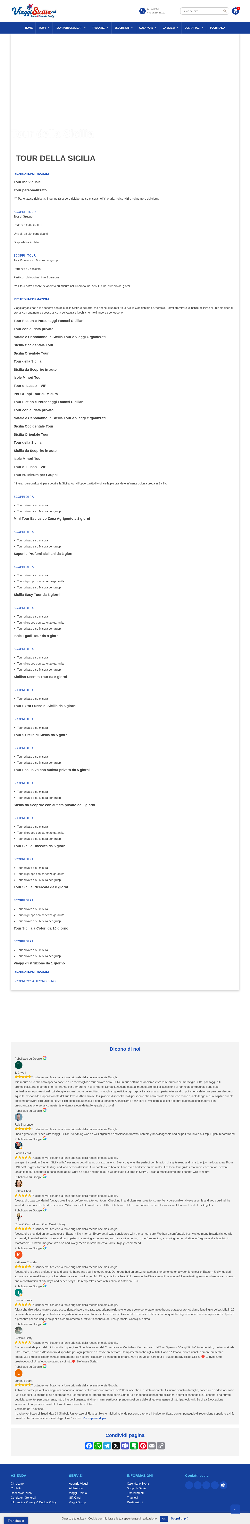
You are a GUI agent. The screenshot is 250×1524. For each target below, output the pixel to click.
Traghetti (132, 1497)
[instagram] (215, 1485)
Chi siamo (17, 1483)
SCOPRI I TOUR (25, 211)
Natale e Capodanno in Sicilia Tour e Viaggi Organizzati (60, 337)
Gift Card (74, 1497)
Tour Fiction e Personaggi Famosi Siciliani (49, 321)
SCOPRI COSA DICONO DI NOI (35, 981)
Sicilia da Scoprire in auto (35, 369)
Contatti (16, 1488)
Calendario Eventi (138, 1483)
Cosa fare (146, 27)
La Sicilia (169, 27)
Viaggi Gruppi (77, 1502)
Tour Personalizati (68, 27)
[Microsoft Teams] (223, 1485)
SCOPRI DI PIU (24, 496)
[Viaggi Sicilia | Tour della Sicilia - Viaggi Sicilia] (34, 11)
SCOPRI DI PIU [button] (24, 818)
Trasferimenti (135, 1493)
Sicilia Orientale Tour (31, 353)
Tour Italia (217, 27)
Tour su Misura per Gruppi (36, 475)
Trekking (98, 27)
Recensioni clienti (22, 1493)
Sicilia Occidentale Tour (33, 345)
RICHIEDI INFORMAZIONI (31, 173)
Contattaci (192, 27)
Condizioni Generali (23, 1497)
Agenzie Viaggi (78, 1483)
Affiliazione (76, 1488)
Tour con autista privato (34, 329)
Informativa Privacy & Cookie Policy (34, 1502)
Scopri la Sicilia (136, 1488)
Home (28, 27)
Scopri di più (179, 1518)
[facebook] (189, 1485)
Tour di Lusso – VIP (30, 386)
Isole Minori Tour (28, 377)
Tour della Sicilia (27, 361)
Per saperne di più (94, 1418)
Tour (42, 27)
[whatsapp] (206, 1485)
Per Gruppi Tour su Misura (36, 394)
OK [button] (163, 1519)
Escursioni (121, 27)
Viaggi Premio (78, 1493)
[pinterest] (198, 1485)
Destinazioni (135, 1502)
